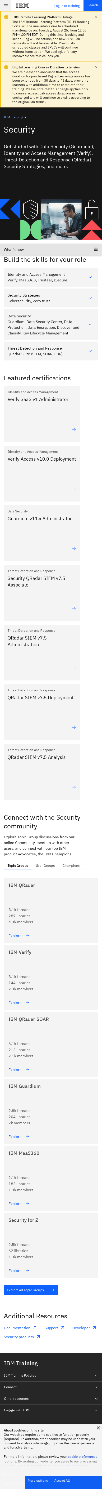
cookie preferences (82, 1456)
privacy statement (73, 1466)
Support (51, 1327)
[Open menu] (5, 5)
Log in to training (67, 6)
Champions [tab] (71, 865)
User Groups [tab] (45, 865)
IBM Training (13, 117)
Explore (15, 935)
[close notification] (96, 17)
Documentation (17, 1327)
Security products (19, 1336)
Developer (81, 1327)
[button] (98, 1428)
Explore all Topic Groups (25, 1290)
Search (93, 5)
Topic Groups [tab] (18, 865)
